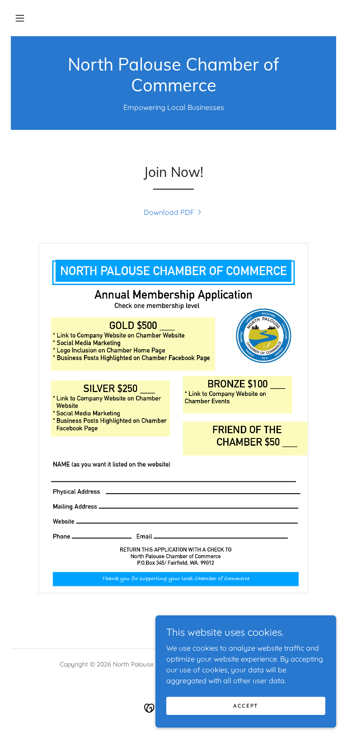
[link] (173, 88)
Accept (245, 705)
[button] (20, 18)
